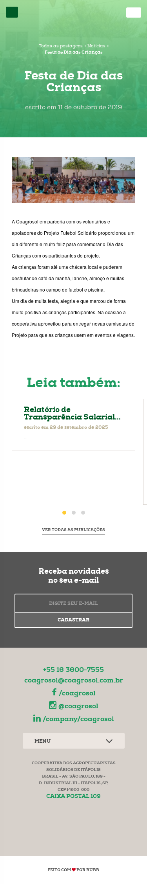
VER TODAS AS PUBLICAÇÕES (73, 530)
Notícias (96, 46)
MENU (42, 742)
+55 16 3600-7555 (73, 670)
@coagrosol (78, 707)
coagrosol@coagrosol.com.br (73, 681)
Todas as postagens (61, 46)
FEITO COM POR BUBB (73, 870)
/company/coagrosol (78, 720)
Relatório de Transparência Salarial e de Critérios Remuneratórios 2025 (73, 424)
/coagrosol (77, 694)
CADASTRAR (73, 620)
